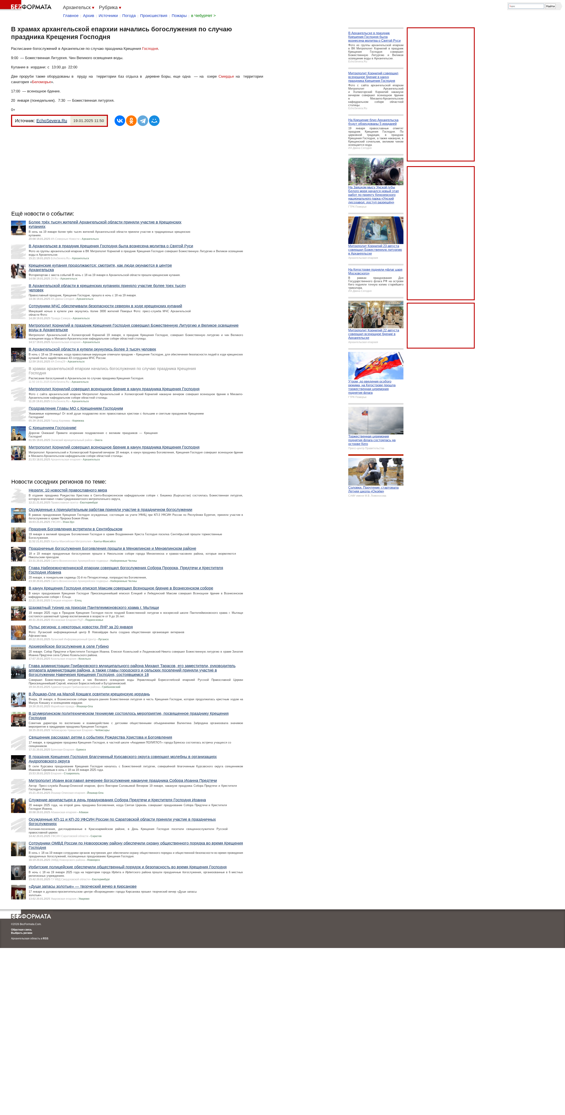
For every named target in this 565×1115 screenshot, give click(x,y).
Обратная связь (21, 929)
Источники (108, 15)
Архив (88, 15)
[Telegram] (142, 120)
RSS (45, 938)
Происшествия (153, 15)
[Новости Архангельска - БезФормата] (26, 5)
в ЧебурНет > (203, 15)
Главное (71, 15)
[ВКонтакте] (120, 120)
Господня (150, 49)
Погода (129, 15)
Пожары (179, 15)
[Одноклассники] (131, 120)
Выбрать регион (21, 933)
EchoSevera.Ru (51, 120)
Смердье (226, 76)
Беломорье (41, 82)
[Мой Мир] (154, 120)
